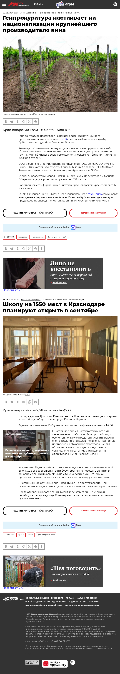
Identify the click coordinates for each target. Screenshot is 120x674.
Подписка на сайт (77, 602)
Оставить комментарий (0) (93, 213)
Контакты (93, 602)
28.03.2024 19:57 (10, 13)
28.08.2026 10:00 (10, 299)
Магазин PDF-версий (87, 598)
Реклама (70, 598)
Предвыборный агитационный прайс (44, 605)
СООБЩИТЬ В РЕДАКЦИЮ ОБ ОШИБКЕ (82, 605)
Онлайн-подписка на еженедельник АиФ (45, 602)
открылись (95, 194)
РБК (64, 139)
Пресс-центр (57, 598)
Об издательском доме (37, 598)
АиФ (27, 394)
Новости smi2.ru (13, 290)
